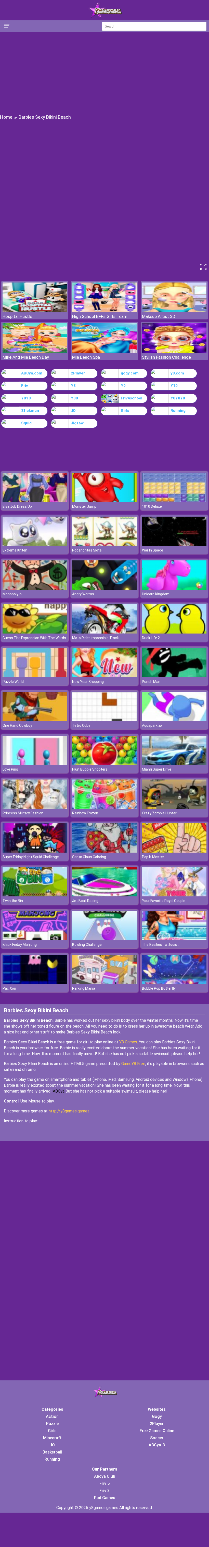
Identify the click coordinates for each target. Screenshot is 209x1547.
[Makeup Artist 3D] (174, 310)
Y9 (123, 385)
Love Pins (10, 769)
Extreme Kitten (15, 550)
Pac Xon (9, 988)
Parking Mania (83, 988)
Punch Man (151, 682)
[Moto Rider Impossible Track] (104, 632)
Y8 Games (128, 1042)
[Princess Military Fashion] (35, 807)
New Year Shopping (88, 682)
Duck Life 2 (151, 638)
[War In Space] (174, 544)
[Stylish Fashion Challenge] (174, 351)
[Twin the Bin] (35, 895)
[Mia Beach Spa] (104, 351)
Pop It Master (153, 857)
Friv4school (131, 398)
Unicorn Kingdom (155, 594)
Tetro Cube (81, 725)
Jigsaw (77, 423)
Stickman (30, 410)
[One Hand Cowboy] (35, 719)
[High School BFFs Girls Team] (104, 310)
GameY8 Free (133, 1063)
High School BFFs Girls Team (99, 316)
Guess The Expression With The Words (34, 638)
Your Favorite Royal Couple (163, 901)
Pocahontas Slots (87, 550)
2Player (78, 373)
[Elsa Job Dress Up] (35, 500)
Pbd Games (104, 1497)
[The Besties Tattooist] (174, 938)
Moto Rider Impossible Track (95, 638)
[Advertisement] (104, 72)
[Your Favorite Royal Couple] (174, 895)
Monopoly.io (12, 594)
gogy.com (130, 373)
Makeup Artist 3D (158, 316)
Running (178, 410)
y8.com (177, 373)
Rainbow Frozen (85, 813)
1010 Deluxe (152, 506)
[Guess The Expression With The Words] (35, 632)
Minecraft (52, 1437)
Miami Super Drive (156, 769)
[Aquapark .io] (174, 719)
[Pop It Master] (174, 851)
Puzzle (52, 1423)
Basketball (52, 1452)
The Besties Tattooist (160, 945)
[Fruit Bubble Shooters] (104, 763)
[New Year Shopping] (104, 676)
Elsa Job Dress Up (17, 506)
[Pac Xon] (35, 982)
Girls (125, 410)
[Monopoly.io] (35, 588)
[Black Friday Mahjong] (35, 938)
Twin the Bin (13, 901)
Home (6, 117)
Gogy (157, 1416)
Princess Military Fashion (23, 813)
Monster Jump (84, 506)
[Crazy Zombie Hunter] (174, 807)
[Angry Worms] (104, 588)
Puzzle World (13, 682)
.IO (73, 410)
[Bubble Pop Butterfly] (174, 982)
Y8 (73, 385)
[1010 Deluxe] (174, 500)
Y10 (174, 385)
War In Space (152, 550)
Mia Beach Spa (86, 357)
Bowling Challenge (87, 945)
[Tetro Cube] (104, 719)
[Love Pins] (35, 763)
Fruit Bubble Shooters (90, 769)
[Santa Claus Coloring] (104, 851)
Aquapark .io (152, 725)
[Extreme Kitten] (35, 544)
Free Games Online (157, 1430)
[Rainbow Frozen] (104, 807)
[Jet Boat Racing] (104, 895)
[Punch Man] (174, 676)
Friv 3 (104, 1490)
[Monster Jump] (104, 500)
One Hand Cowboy (17, 725)
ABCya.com (31, 373)
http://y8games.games (69, 1111)
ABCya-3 (157, 1445)
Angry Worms (83, 594)
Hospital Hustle (17, 316)
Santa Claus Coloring (89, 857)
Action (52, 1416)
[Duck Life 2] (174, 632)
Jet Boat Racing (85, 901)
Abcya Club (104, 1476)
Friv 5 (104, 1483)
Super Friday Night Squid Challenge (31, 857)
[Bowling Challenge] (104, 938)
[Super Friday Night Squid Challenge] (35, 851)
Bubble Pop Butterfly (159, 988)
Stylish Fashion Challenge (166, 357)
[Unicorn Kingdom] (174, 588)
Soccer (156, 1437)
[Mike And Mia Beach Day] (35, 351)
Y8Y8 (26, 398)
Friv (24, 385)
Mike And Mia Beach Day (26, 357)
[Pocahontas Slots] (104, 544)
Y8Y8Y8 (178, 398)
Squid (26, 423)
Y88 (74, 398)
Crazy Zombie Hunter (159, 813)
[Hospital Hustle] (35, 310)
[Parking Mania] (104, 982)
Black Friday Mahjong (20, 945)
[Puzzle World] (35, 676)
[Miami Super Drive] (174, 763)
